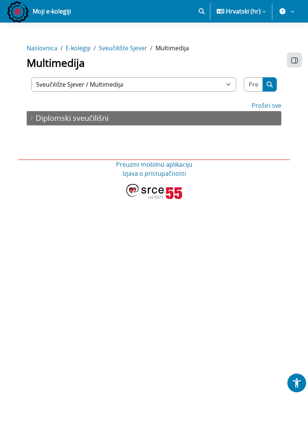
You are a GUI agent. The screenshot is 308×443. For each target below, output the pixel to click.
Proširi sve (266, 105)
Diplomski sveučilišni (72, 118)
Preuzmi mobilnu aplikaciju (154, 164)
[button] (201, 11)
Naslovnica (42, 48)
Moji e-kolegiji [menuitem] (52, 11)
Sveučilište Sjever (123, 48)
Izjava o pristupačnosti (154, 173)
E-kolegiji (78, 48)
